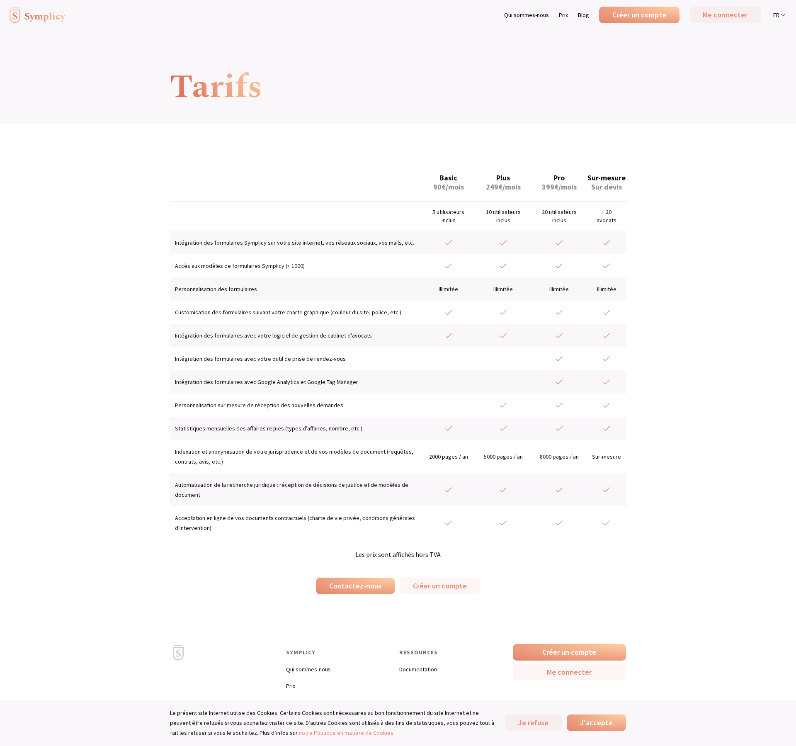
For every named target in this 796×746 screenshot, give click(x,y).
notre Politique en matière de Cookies (346, 732)
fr (776, 15)
